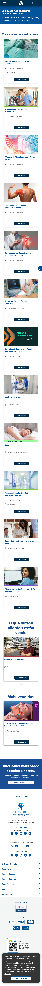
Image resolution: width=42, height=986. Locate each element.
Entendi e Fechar (21, 978)
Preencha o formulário (20, 783)
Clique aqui (23, 942)
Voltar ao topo (22, 796)
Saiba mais (22, 80)
